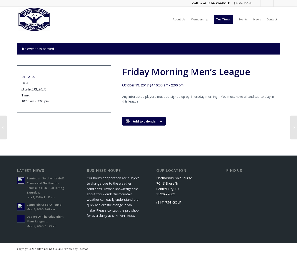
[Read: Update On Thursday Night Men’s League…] (21, 219)
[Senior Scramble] (3, 127)
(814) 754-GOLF (218, 3)
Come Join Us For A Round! (44, 205)
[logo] (34, 19)
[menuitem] (242, 3)
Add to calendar (145, 121)
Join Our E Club (243, 3)
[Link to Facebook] (257, 3)
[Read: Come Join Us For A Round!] (21, 207)
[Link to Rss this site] (270, 3)
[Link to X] (263, 3)
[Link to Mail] (277, 3)
